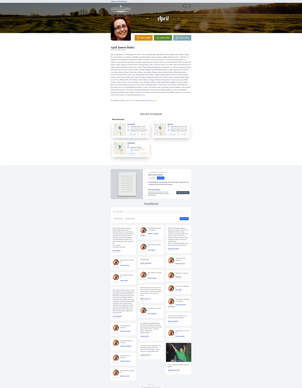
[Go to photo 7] (178, 360)
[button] (120, 127)
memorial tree (130, 100)
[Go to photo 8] (179, 360)
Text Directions (132, 134)
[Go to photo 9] (180, 360)
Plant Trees (143, 134)
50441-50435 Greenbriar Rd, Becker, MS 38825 (137, 149)
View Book (152, 178)
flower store (153, 100)
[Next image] (190, 352)
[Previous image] (168, 352)
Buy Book (160, 178)
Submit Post (184, 218)
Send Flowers (143, 153)
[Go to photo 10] (181, 360)
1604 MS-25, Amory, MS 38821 (138, 131)
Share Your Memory (183, 192)
